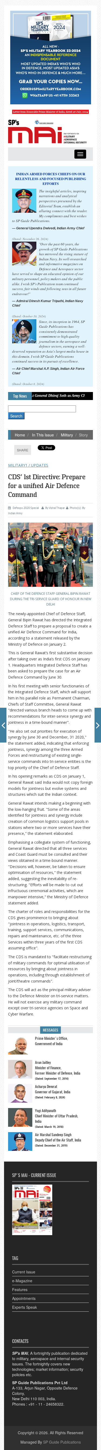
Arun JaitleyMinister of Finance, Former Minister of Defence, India (57, 1068)
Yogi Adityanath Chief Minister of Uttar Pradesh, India (56, 1116)
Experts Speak (24, 1307)
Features (19, 1289)
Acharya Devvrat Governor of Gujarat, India (52, 1089)
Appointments (24, 1298)
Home (20, 434)
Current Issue (23, 1271)
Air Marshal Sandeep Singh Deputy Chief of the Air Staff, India (58, 1137)
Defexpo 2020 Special (26, 508)
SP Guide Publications (62, 1442)
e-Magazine (22, 1280)
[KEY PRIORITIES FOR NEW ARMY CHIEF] (3, 725)
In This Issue (42, 434)
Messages (50, 1030)
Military (66, 434)
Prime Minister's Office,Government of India (51, 1041)
